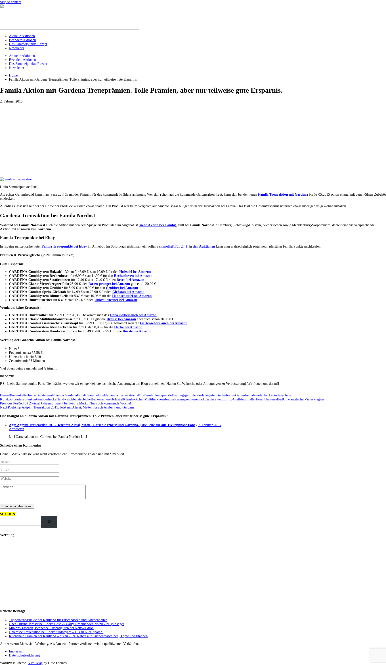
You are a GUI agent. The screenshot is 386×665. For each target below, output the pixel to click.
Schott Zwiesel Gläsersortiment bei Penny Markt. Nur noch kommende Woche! (65, 403)
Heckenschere (101, 399)
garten (212, 395)
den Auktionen (204, 246)
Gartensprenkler (25, 399)
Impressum (16, 651)
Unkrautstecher (293, 399)
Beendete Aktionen (22, 40)
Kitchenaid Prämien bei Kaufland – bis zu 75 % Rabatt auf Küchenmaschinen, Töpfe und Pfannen (78, 636)
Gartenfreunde (245, 395)
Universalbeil (273, 399)
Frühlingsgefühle (184, 395)
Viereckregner (314, 399)
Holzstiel (117, 399)
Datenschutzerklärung (24, 655)
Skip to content (10, 2)
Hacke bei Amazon (128, 327)
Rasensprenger (184, 399)
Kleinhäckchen (133, 399)
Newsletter (16, 48)
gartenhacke (264, 395)
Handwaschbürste (69, 399)
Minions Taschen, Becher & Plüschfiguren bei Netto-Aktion (51, 628)
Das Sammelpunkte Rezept (28, 44)
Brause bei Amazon (121, 319)
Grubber (42, 399)
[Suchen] (49, 522)
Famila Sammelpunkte (92, 395)
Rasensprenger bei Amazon (109, 284)
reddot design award (209, 399)
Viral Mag (35, 663)
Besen (4, 395)
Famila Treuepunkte (158, 395)
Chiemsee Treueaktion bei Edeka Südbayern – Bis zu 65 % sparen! (56, 632)
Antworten (16, 429)
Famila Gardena (65, 395)
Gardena (202, 395)
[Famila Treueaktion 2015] (16, 179)
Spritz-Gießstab (234, 399)
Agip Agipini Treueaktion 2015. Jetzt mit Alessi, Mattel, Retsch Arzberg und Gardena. (67, 407)
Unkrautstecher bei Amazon (115, 300)
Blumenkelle (18, 395)
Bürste (41, 395)
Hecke (86, 399)
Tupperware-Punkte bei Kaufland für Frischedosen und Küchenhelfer (58, 620)
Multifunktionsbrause (159, 399)
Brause (31, 395)
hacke (52, 399)
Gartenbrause (225, 395)
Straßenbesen (254, 399)
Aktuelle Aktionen (22, 36)
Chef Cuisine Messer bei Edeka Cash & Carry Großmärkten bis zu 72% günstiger (66, 624)
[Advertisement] (193, 137)
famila (50, 395)
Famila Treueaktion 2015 (126, 395)
